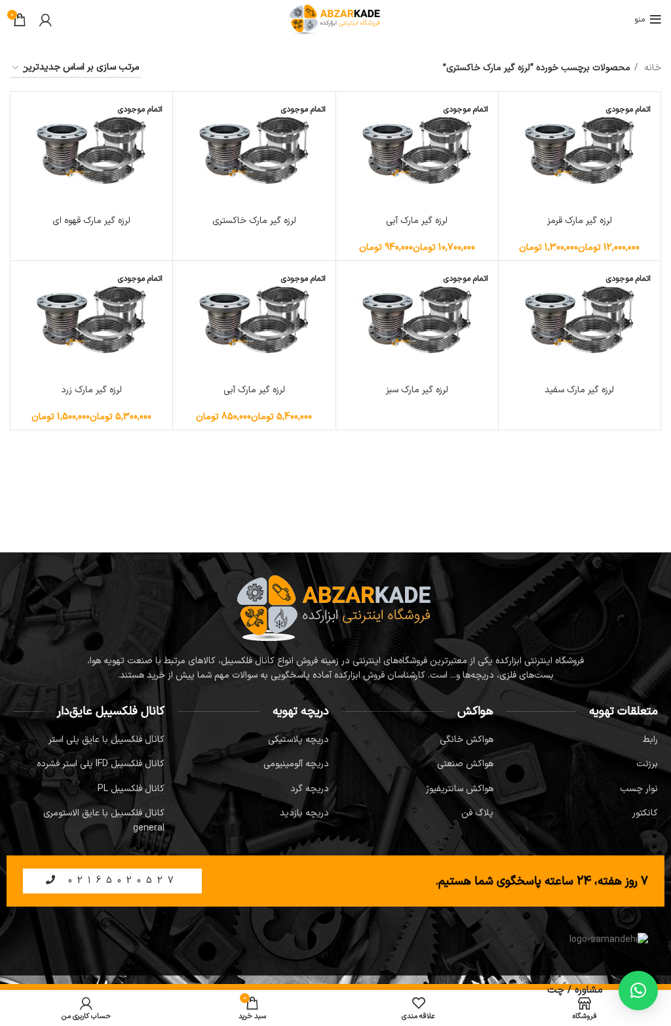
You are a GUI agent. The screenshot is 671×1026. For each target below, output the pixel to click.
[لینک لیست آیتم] (582, 740)
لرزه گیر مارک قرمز (579, 221)
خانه (651, 68)
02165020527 (119, 881)
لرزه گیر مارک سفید (579, 390)
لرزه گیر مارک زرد (91, 390)
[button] (638, 990)
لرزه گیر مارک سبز (417, 390)
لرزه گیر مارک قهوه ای (91, 221)
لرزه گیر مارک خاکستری (254, 221)
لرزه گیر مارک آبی (417, 221)
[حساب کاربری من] (45, 20)
